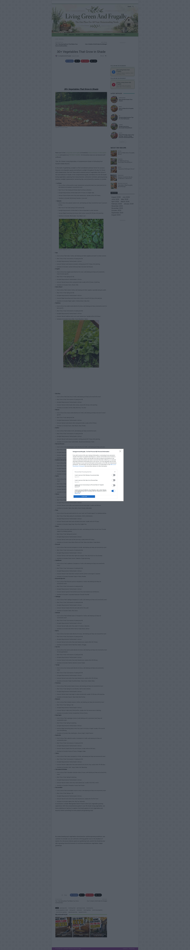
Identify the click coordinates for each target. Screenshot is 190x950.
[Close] (120, 451)
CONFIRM (84, 496)
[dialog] (95, 475)
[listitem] (95, 472)
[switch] (113, 475)
